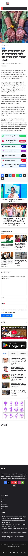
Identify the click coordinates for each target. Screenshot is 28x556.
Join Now (22, 136)
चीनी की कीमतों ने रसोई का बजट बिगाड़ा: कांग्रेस (7, 245)
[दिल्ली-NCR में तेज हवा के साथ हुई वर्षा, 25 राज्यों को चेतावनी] (21, 255)
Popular (13, 353)
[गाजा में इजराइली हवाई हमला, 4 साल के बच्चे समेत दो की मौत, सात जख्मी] (6, 392)
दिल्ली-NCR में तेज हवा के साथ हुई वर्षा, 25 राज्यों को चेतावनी (20, 262)
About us (3, 501)
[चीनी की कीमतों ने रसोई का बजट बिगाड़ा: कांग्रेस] (7, 239)
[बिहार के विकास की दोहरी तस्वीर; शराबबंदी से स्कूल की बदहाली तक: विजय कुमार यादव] (6, 369)
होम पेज (2, 499)
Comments (23, 353)
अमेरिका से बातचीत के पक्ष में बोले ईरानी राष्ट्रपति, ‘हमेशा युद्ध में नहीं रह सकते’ (18, 385)
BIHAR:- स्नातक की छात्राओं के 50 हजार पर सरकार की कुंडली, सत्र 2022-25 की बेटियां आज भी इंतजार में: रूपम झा (18, 361)
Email (3, 303)
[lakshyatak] (8, 3)
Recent (4, 353)
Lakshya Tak (23, 544)
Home (4, 45)
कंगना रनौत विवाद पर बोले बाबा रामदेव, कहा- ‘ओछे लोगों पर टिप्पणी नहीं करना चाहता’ (20, 245)
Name (3, 297)
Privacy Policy (4, 506)
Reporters (3, 508)
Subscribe (22, 141)
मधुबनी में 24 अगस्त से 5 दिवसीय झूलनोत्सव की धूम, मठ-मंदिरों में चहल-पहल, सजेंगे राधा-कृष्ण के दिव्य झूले (18, 377)
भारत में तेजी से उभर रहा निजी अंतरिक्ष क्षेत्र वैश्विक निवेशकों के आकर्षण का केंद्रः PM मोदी (7, 262)
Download (22, 165)
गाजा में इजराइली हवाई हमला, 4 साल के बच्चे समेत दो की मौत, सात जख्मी (18, 392)
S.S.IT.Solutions (17, 546)
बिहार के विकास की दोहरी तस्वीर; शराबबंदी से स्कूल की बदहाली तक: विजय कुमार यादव (18, 369)
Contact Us (4, 504)
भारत (7, 45)
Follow (23, 146)
